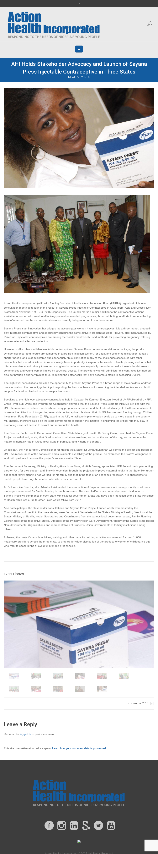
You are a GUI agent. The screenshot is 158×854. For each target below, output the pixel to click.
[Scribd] (86, 825)
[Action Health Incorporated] (79, 792)
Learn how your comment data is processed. (79, 748)
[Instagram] (61, 825)
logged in (25, 734)
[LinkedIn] (74, 825)
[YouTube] (111, 825)
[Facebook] (49, 825)
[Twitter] (98, 825)
